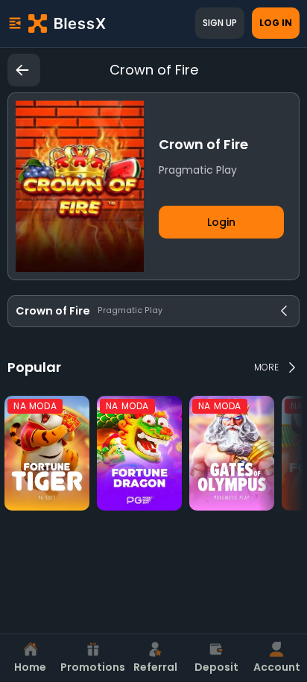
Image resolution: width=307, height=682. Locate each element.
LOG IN (275, 22)
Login (221, 222)
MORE (266, 367)
